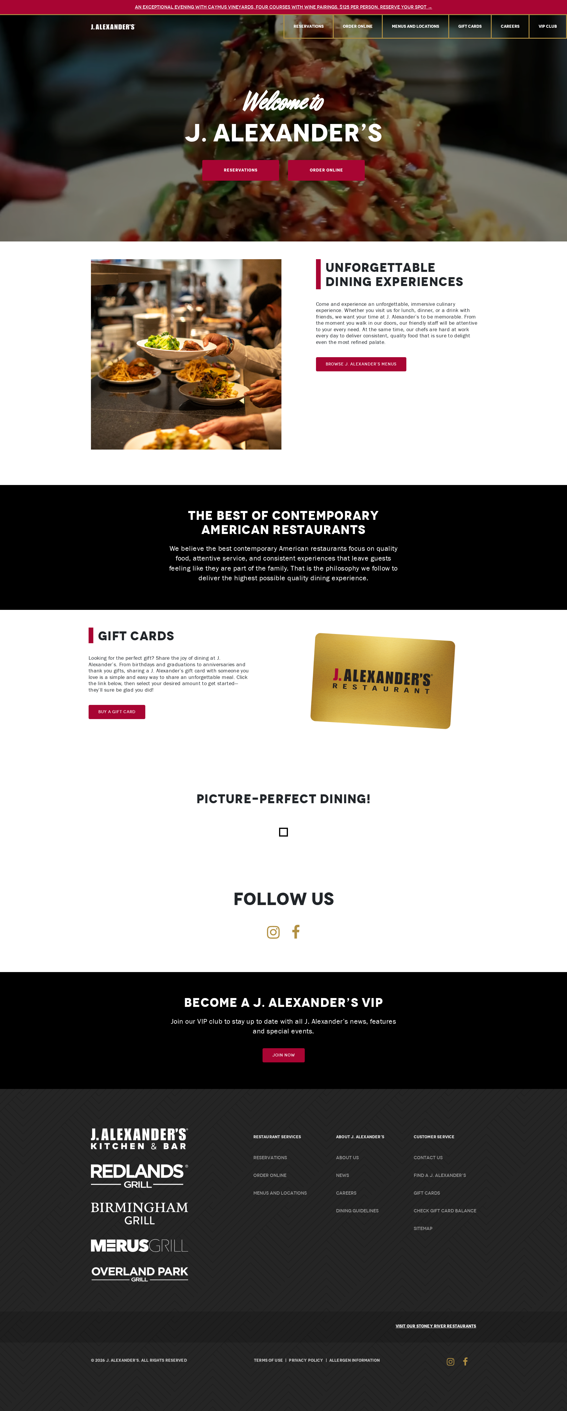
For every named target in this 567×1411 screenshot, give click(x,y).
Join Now (283, 1055)
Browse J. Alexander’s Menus (361, 364)
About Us (347, 1158)
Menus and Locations (415, 26)
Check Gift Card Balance (445, 1211)
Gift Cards (470, 26)
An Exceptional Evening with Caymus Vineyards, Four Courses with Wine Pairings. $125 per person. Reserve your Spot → (283, 7)
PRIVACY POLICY (306, 1360)
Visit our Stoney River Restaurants (436, 1326)
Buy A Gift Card (117, 711)
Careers (510, 26)
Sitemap (423, 1229)
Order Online (358, 26)
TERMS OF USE (268, 1360)
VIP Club (548, 26)
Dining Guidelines (357, 1211)
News (342, 1175)
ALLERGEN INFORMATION (354, 1360)
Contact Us (428, 1158)
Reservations (309, 26)
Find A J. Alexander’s (440, 1175)
